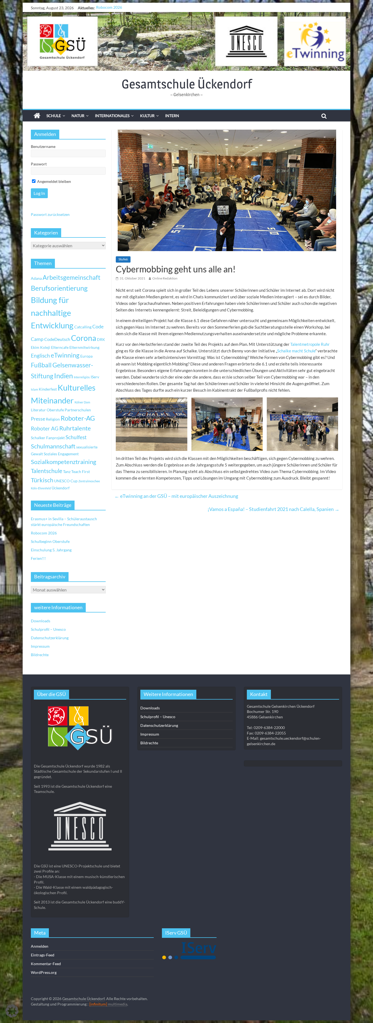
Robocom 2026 (44, 533)
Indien (63, 375)
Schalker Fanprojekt (48, 437)
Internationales (112, 115)
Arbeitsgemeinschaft (71, 277)
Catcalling (82, 327)
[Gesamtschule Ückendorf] (186, 41)
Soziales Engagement (61, 453)
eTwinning (65, 355)
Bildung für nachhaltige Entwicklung (52, 312)
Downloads (40, 620)
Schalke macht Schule (296, 350)
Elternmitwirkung (84, 347)
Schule (53, 115)
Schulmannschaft (53, 446)
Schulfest (76, 437)
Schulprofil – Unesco (48, 629)
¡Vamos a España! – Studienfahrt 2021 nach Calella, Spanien (273, 509)
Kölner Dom (82, 402)
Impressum (40, 646)
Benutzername (43, 146)
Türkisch (42, 480)
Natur (78, 115)
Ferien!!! (38, 558)
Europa (86, 356)
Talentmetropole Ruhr (310, 344)
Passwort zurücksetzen (50, 214)
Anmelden (39, 946)
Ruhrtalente (75, 428)
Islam (34, 389)
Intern (172, 115)
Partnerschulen (78, 410)
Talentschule (46, 471)
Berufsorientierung (59, 288)
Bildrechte (40, 654)
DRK (101, 339)
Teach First (80, 471)
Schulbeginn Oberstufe (115, 7)
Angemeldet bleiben (53, 181)
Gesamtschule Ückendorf (187, 83)
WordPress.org (44, 972)
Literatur (38, 410)
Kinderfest (48, 389)
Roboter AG (44, 428)
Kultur (147, 115)
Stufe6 (123, 259)
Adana (36, 278)
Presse (38, 419)
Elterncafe (60, 347)
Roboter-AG (78, 418)
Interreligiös (82, 377)
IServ (95, 376)
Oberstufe (55, 410)
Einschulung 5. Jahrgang (51, 550)
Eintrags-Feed (42, 955)
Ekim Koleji (40, 347)
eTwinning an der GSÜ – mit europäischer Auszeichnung (176, 496)
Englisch (40, 355)
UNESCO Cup (66, 480)
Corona (83, 338)
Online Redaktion (164, 278)
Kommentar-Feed (46, 963)
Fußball (41, 365)
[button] (12, 1011)
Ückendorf (61, 488)
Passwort (39, 164)
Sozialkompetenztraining (63, 461)
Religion (53, 419)
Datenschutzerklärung (50, 637)
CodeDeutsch (57, 339)
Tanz (66, 471)
